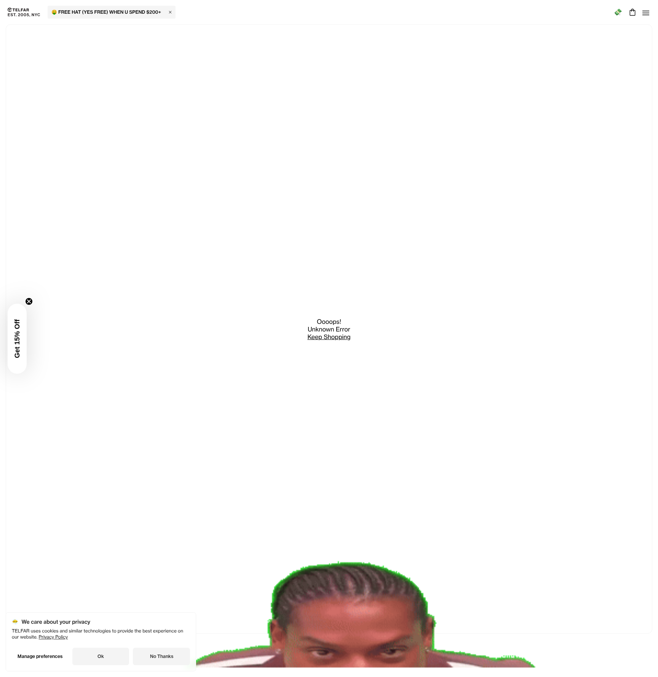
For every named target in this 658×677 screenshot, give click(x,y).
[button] (17, 339)
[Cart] (631, 12)
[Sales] (618, 12)
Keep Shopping (328, 337)
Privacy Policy (53, 637)
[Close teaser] (29, 301)
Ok (100, 656)
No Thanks (161, 656)
